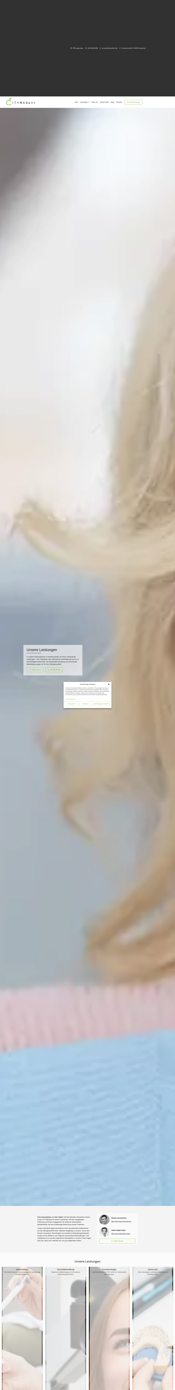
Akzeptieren (72, 704)
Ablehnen (86, 704)
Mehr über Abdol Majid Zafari (120, 1234)
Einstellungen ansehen (101, 704)
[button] (109, 684)
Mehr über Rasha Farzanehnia (121, 1221)
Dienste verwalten (71, 699)
